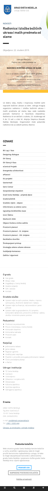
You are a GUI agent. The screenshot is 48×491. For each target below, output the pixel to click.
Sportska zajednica (12, 387)
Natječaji (7, 343)
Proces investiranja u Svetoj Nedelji (18, 327)
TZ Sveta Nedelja (11, 371)
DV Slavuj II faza (9, 162)
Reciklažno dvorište (11, 239)
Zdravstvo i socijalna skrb (14, 379)
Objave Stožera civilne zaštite (15, 223)
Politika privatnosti (24, 479)
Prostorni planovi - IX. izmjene (15, 231)
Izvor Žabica (8, 215)
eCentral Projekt (10, 166)
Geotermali (7, 182)
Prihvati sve (24, 467)
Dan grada (9, 278)
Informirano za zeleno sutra (14, 207)
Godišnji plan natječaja (14, 354)
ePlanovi (6, 174)
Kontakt (8, 291)
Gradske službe (10, 297)
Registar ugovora (11, 351)
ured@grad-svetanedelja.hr (18, 420)
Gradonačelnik (9, 199)
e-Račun (8, 362)
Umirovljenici (10, 376)
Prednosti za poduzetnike (15, 324)
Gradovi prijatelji (11, 286)
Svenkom (8, 374)
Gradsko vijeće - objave (13, 203)
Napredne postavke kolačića (24, 473)
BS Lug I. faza (8, 150)
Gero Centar (8, 187)
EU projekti (7, 178)
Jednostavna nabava (12, 346)
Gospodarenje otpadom (13, 191)
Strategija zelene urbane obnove (16, 247)
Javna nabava (10, 349)
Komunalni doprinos (13, 329)
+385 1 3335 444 (12, 423)
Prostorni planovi (10, 227)
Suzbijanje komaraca (11, 251)
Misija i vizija (10, 281)
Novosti (7, 23)
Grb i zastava (10, 288)
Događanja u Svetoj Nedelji (15, 283)
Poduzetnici (9, 321)
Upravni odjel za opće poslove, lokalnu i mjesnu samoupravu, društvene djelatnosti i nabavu (23, 301)
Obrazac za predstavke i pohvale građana (18, 428)
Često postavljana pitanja (14, 359)
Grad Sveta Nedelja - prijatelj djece (17, 195)
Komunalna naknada (13, 332)
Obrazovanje (10, 382)
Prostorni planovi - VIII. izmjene (16, 235)
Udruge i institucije (12, 368)
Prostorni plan (10, 335)
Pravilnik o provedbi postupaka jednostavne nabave (24, 357)
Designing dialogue (11, 154)
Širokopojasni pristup (12, 243)
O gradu (7, 275)
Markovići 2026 (9, 219)
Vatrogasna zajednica (13, 390)
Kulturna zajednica (12, 384)
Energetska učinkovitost (13, 170)
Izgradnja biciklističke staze (14, 211)
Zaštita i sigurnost (10, 255)
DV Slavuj (7, 158)
